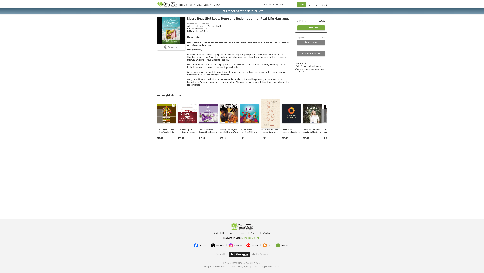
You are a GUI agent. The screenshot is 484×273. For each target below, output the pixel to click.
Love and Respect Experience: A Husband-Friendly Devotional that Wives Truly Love (187, 133)
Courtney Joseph (200, 26)
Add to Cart (312, 27)
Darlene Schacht (214, 26)
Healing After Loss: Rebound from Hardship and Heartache (208, 132)
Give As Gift (312, 42)
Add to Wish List (312, 53)
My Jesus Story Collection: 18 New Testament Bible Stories (247, 133)
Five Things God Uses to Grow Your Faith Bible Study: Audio (166, 132)
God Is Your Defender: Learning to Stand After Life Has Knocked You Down (312, 133)
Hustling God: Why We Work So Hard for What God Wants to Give (228, 132)
